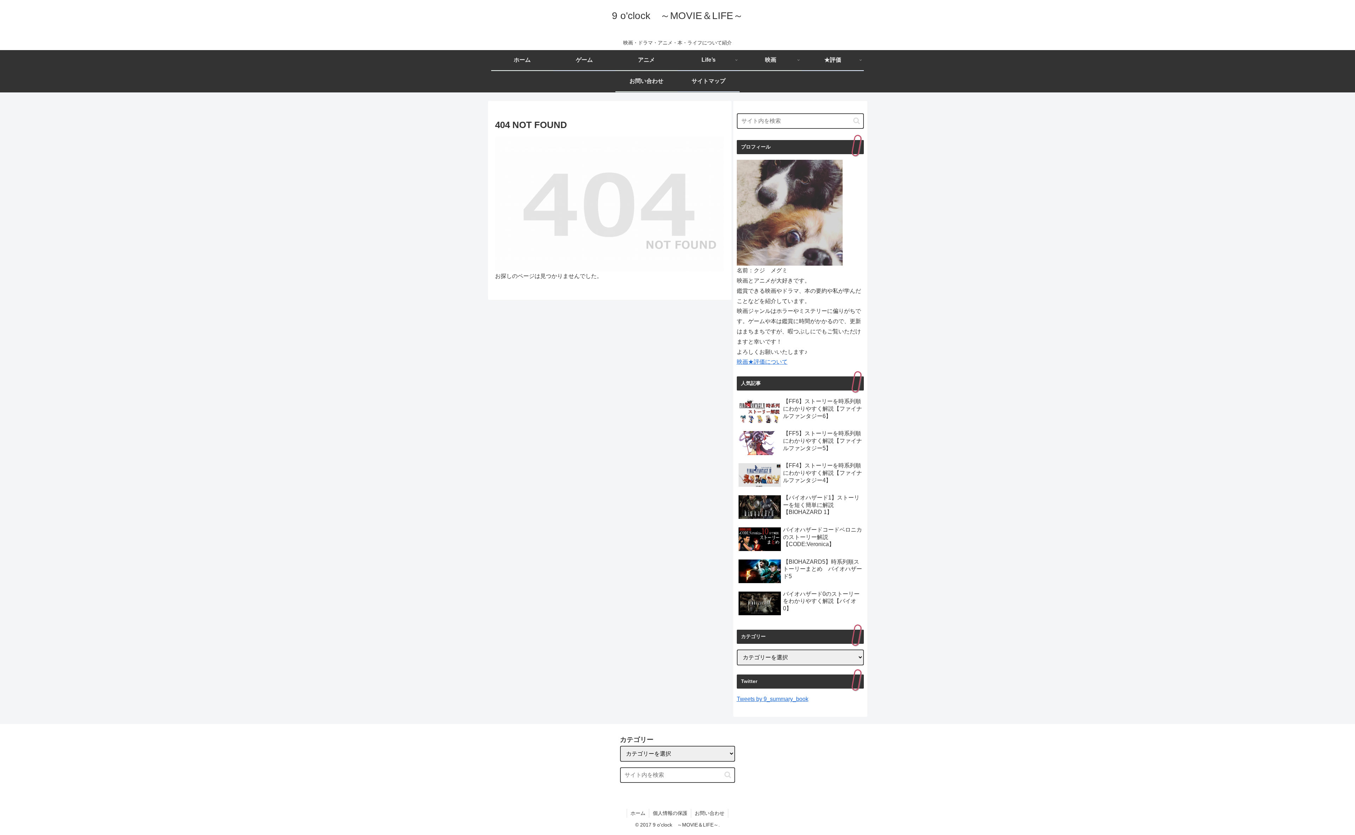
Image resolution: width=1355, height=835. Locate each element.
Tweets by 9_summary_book (772, 699)
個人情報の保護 (670, 813)
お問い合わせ (709, 813)
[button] (856, 121)
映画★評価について (762, 362)
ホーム (638, 813)
